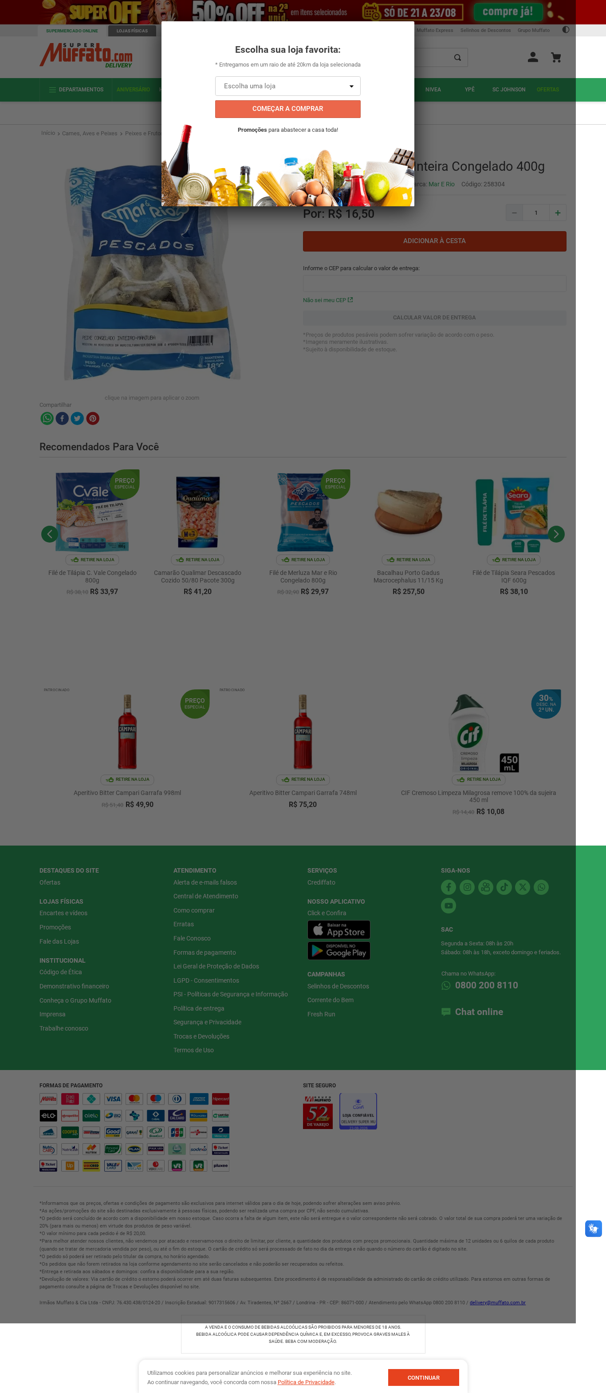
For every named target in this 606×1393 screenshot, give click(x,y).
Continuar (424, 1377)
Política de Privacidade (306, 1382)
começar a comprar (287, 109)
